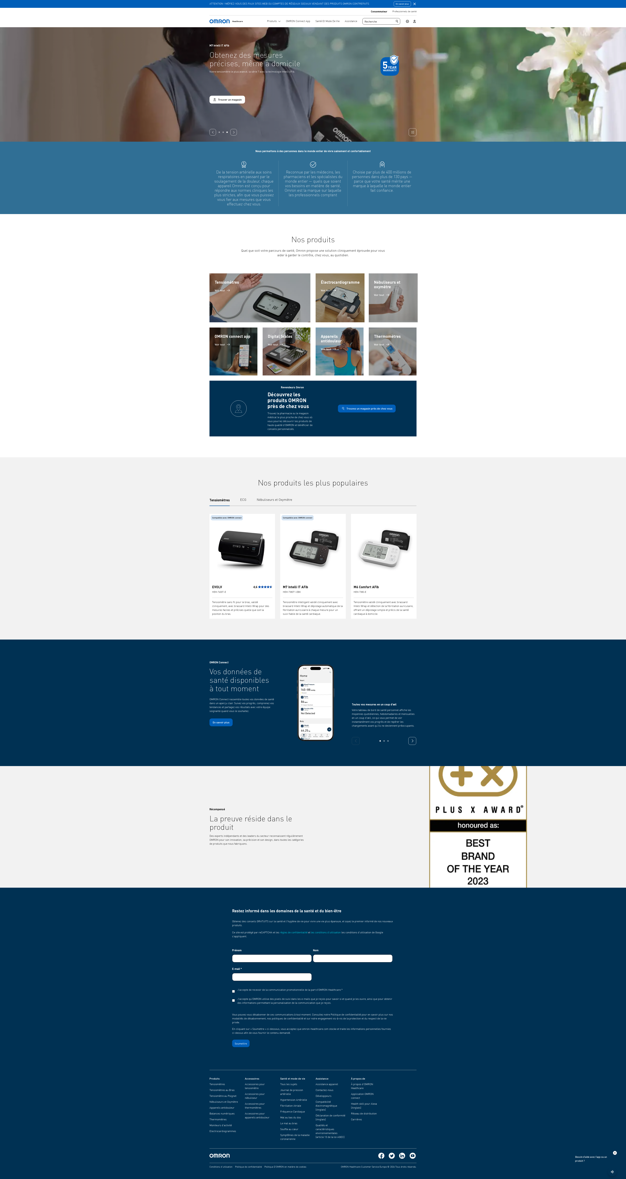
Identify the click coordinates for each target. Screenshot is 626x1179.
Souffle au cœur (289, 1129)
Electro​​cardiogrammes (222, 1131)
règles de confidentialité (293, 932)
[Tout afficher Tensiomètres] (259, 297)
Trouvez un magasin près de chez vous (369, 408)
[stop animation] (413, 132)
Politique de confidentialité (248, 1167)
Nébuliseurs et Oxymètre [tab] (274, 500)
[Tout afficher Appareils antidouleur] (340, 351)
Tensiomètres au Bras (222, 1090)
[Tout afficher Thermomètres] (393, 351)
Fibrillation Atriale (290, 1106)
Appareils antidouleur (221, 1108)
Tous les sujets (288, 1084)
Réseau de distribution (364, 1113)
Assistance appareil (327, 1084)
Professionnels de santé (404, 11)
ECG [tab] (243, 500)
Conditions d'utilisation (220, 1167)
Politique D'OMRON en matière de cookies (285, 1167)
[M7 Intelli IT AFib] (313, 549)
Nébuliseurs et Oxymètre (223, 1102)
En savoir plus (402, 4)
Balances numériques (222, 1113)
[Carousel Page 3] (227, 132)
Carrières (356, 1119)
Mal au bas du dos (290, 1117)
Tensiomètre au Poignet (222, 1096)
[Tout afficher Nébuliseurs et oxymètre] (393, 297)
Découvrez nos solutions (224, 100)
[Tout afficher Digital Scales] (287, 351)
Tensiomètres (217, 1084)
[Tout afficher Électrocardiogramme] (340, 297)
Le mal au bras (288, 1123)
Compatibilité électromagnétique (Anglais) (326, 1106)
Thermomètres (218, 1119)
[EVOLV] (242, 549)
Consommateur (379, 11)
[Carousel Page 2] (223, 132)
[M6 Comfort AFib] (384, 549)
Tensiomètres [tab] (219, 500)
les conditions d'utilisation (326, 932)
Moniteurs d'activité (220, 1125)
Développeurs (323, 1096)
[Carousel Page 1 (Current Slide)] (219, 132)
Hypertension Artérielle (293, 1100)
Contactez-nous (324, 1090)
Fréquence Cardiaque (292, 1112)
